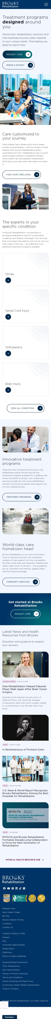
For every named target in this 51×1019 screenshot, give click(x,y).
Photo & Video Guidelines (14, 956)
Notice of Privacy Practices (15, 974)
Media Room (8, 949)
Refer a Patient (15, 65)
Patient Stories (9, 681)
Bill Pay (5, 916)
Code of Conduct (10, 989)
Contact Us (7, 927)
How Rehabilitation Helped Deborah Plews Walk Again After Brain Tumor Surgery (24, 689)
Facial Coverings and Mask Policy (17, 981)
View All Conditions (22, 408)
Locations (7, 924)
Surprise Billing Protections (14, 962)
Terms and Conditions (12, 977)
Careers (6, 937)
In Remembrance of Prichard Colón (23, 749)
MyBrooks (7, 952)
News (5, 744)
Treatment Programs (18, 497)
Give (4, 941)
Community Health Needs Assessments (20, 985)
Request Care (14, 54)
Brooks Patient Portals (13, 920)
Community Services (18, 582)
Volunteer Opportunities (13, 945)
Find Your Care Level (18, 175)
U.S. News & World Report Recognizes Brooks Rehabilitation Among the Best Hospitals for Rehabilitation (25, 793)
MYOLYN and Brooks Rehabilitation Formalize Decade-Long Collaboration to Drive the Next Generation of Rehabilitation (25, 841)
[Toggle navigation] (46, 4)
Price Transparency (11, 966)
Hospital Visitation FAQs (13, 933)
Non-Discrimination (11, 970)
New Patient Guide (11, 912)
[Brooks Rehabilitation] (13, 879)
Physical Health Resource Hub (23, 860)
